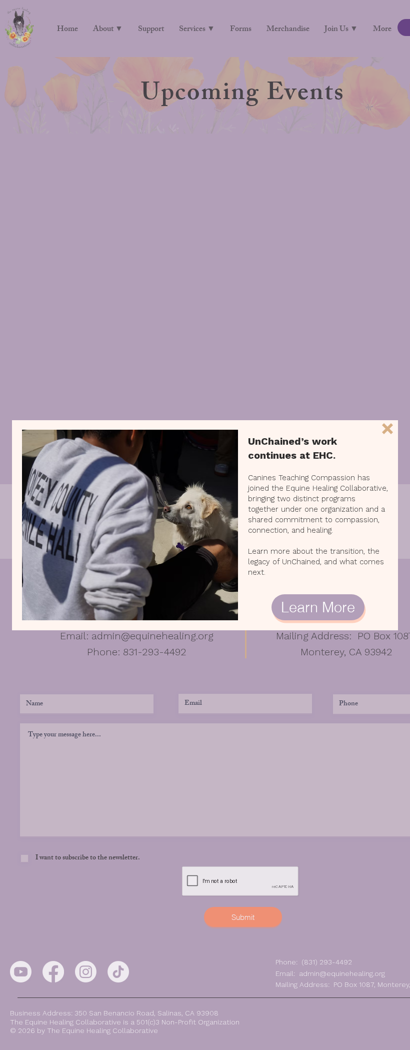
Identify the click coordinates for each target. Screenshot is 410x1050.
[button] (387, 428)
